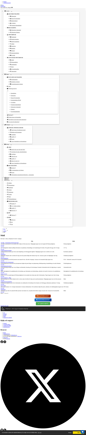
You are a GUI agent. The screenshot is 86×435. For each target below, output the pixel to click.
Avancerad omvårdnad (15, 57)
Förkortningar (11, 185)
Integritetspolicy (6, 327)
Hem (4, 229)
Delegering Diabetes (15, 32)
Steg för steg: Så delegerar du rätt (18, 130)
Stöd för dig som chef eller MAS (18, 149)
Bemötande (13, 37)
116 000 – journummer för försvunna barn (10, 242)
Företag (7, 144)
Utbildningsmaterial (12, 88)
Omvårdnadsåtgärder (15, 111)
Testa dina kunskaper (15, 77)
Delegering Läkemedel (16, 30)
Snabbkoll (10, 187)
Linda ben (13, 46)
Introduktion (13, 93)
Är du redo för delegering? (13, 121)
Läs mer (2, 245)
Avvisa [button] (69, 432)
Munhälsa (13, 48)
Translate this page (4, 305)
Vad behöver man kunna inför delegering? (17, 119)
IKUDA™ (13, 168)
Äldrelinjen (3, 289)
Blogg (4, 332)
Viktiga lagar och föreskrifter (14, 117)
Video (9, 86)
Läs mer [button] (39, 432)
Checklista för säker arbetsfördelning (19, 151)
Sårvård (13, 50)
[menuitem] (4, 1)
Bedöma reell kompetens (16, 132)
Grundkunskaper (13, 14)
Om (4, 312)
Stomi (12, 66)
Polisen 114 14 (4, 273)
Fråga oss (13, 219)
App (9, 212)
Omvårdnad (12, 34)
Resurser (8, 180)
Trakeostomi (13, 71)
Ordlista (10, 183)
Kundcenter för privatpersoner (7, 262)
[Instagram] (4, 342)
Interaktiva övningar (15, 81)
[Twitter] (43, 428)
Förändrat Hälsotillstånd (16, 25)
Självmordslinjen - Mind (6, 277)
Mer (9, 217)
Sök (12, 224)
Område (8, 11)
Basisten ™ (13, 203)
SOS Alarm (3, 285)
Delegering (3, 6)
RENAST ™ (14, 210)
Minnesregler (12, 201)
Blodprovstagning (15, 39)
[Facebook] (2, 342)
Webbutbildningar (12, 199)
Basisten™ (46, 299)
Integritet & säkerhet (7, 317)
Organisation (12, 165)
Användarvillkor (6, 324)
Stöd (9, 196)
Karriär (4, 315)
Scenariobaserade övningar (17, 84)
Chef (9, 147)
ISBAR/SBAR (14, 20)
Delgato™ (46, 296)
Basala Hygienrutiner (15, 18)
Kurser (12, 139)
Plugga (7, 74)
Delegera (8, 124)
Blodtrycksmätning (15, 41)
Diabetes (13, 109)
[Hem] (2, 5)
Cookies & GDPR (7, 325)
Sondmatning (14, 64)
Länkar (10, 194)
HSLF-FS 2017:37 (15, 161)
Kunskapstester (14, 79)
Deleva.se (19, 336)
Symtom (10, 189)
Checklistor (13, 134)
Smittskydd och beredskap (6, 281)
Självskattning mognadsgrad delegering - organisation (22, 174)
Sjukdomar (10, 192)
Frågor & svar (14, 156)
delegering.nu (14, 335)
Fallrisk (12, 43)
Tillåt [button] (78, 432)
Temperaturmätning (14, 53)
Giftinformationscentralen (6, 250)
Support (5, 323)
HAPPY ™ (13, 136)
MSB (2, 270)
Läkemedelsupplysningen (6, 266)
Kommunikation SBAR (16, 100)
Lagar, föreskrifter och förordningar (18, 141)
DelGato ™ (13, 215)
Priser (4, 316)
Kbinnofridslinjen (4, 258)
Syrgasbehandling (15, 69)
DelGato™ (10, 115)
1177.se (2, 246)
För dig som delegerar (15, 127)
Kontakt (5, 314)
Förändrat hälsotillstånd (16, 104)
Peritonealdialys (14, 62)
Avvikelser (13, 23)
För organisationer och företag (17, 170)
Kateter (12, 60)
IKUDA (8, 338)
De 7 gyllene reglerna (15, 206)
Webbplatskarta (6, 333)
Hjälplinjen (3, 254)
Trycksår (13, 55)
